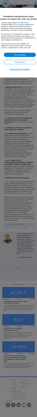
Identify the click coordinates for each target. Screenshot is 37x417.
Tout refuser (20, 62)
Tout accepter (20, 55)
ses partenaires (19, 24)
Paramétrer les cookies (20, 69)
